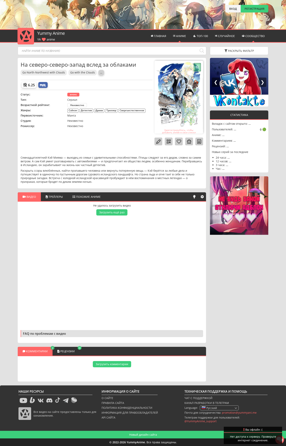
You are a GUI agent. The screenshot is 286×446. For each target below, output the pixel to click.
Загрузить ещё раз (112, 212)
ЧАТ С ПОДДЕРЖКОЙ (198, 398)
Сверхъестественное (132, 110)
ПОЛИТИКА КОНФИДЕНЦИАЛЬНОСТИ (127, 408)
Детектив (86, 110)
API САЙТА (108, 417)
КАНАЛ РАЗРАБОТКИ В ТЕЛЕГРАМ (206, 403)
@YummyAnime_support (200, 421)
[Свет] (194, 196)
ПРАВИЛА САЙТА (113, 403)
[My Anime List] (43, 85)
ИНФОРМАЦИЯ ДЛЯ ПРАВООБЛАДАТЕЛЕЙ (130, 412)
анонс (73, 94)
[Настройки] (202, 196)
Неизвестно (77, 105)
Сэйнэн (73, 110)
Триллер (111, 110)
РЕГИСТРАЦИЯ (254, 9)
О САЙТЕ (107, 398)
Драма (99, 110)
